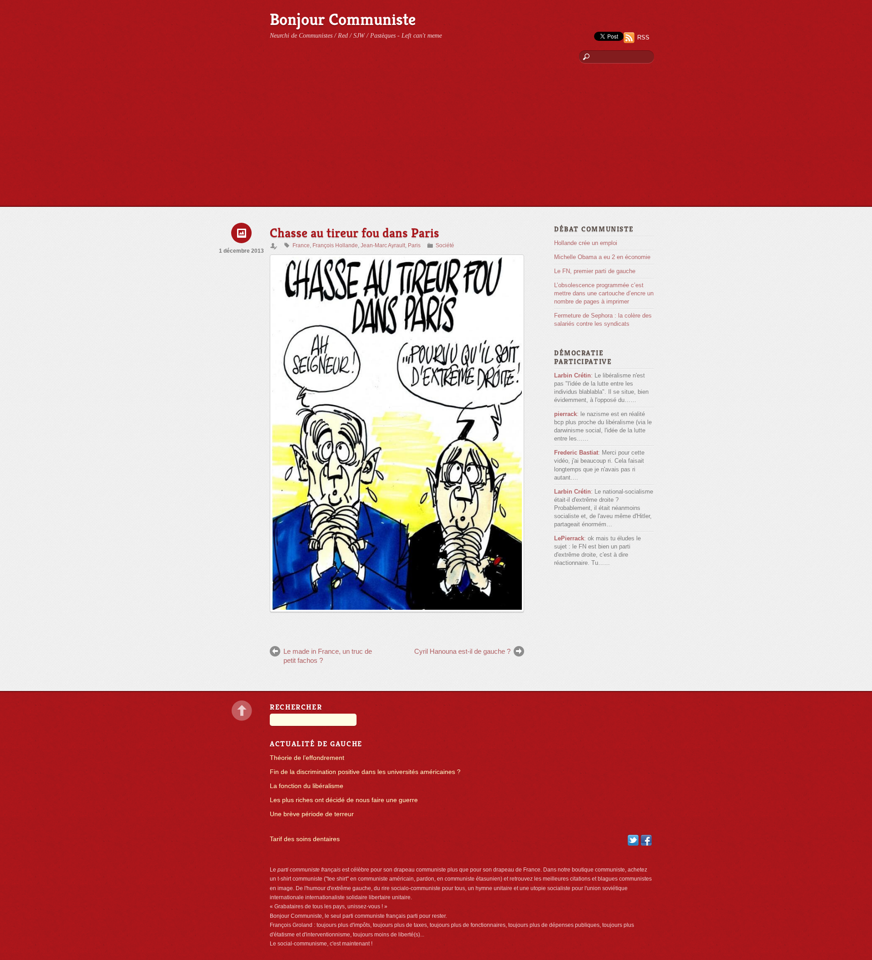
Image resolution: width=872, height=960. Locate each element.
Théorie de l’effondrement (307, 757)
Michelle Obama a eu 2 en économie (602, 257)
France (301, 245)
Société (445, 245)
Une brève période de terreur (312, 814)
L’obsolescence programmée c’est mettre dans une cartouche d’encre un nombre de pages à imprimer (604, 293)
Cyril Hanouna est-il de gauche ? (462, 651)
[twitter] (633, 840)
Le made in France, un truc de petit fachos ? (327, 655)
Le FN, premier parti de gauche (594, 271)
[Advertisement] (436, 138)
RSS (643, 37)
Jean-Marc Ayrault (383, 245)
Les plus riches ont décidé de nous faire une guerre (344, 800)
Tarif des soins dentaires (305, 839)
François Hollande (335, 245)
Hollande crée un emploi (585, 243)
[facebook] (646, 840)
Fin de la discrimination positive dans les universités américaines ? (365, 772)
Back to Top (242, 710)
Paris (414, 245)
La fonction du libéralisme (306, 786)
